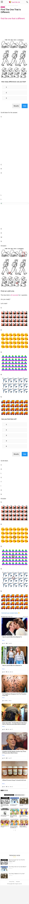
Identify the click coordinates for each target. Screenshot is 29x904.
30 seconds (14, 295)
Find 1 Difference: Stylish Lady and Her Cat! (24, 816)
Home (2, 5)
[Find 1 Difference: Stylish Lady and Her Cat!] (24, 811)
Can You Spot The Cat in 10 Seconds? (5, 816)
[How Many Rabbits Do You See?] (24, 800)
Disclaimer (18, 881)
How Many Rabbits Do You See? (24, 805)
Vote (24, 106)
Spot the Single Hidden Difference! (23, 826)
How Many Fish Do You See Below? (13, 805)
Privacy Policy (11, 881)
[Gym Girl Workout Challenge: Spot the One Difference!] (14, 822)
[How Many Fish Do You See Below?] (14, 800)
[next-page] (15, 830)
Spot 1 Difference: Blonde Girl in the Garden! (13, 816)
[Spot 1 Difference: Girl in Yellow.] (5, 822)
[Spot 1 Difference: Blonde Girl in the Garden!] (14, 811)
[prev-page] (13, 830)
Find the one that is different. (13, 18)
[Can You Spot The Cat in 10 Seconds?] (5, 811)
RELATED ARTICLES (9, 794)
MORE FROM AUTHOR (19, 794)
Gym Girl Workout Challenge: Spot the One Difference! (14, 827)
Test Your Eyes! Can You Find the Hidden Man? (5, 805)
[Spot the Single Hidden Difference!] (24, 822)
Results (16, 106)
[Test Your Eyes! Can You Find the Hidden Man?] (5, 800)
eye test (5, 790)
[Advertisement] (14, 843)
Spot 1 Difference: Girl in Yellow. (5, 826)
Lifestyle (5, 5)
